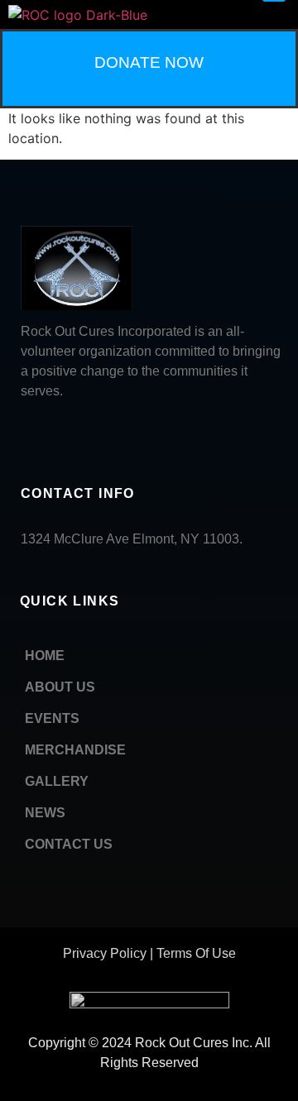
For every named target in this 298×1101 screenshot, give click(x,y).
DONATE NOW (149, 62)
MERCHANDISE (75, 750)
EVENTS (52, 718)
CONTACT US (69, 844)
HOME (45, 656)
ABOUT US (60, 687)
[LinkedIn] (62, 434)
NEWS (45, 813)
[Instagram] (136, 434)
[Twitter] (99, 434)
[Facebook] (24, 434)
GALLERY (57, 781)
